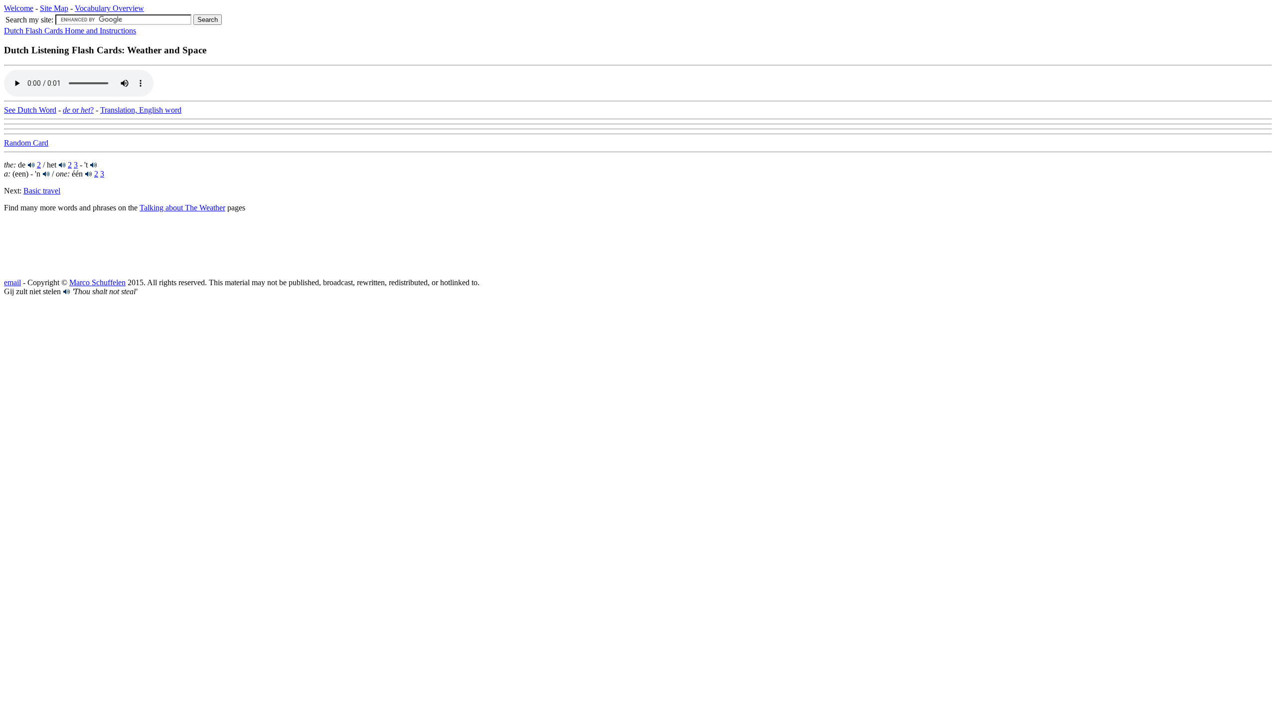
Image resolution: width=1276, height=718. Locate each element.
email (12, 282)
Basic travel (41, 190)
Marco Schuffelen (97, 282)
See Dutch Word (30, 110)
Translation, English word (140, 110)
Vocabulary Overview (109, 8)
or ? (78, 110)
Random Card (26, 143)
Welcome (18, 8)
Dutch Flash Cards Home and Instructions (70, 30)
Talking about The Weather (182, 207)
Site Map (54, 8)
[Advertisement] (83, 245)
